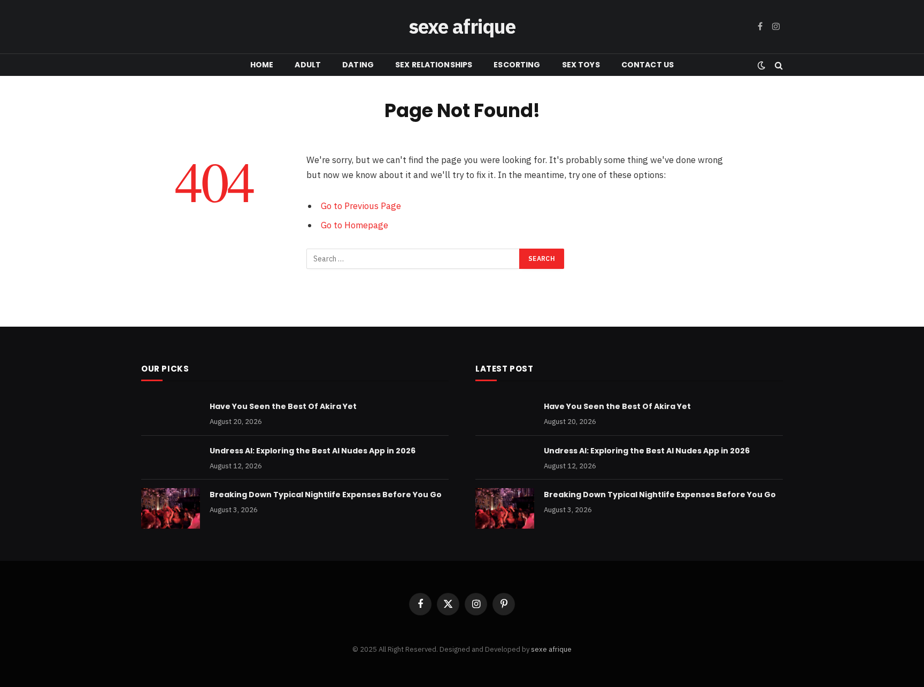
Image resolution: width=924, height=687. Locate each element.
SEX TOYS (581, 64)
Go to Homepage (354, 225)
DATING (358, 64)
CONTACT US (647, 64)
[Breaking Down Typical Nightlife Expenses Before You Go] (170, 508)
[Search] (778, 65)
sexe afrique (551, 649)
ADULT (308, 64)
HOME (262, 64)
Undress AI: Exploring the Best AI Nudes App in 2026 (312, 450)
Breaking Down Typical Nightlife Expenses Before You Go (326, 494)
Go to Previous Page (361, 206)
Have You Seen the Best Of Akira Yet (283, 406)
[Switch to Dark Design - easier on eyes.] (761, 65)
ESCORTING (517, 64)
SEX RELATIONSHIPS (433, 64)
